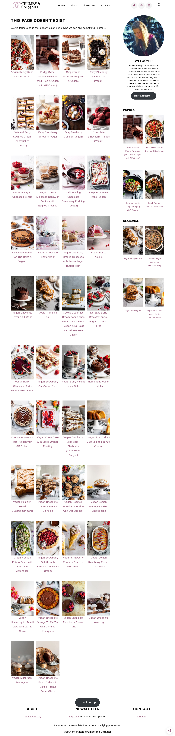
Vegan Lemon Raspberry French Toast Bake (98, 562)
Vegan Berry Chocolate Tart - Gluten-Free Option (22, 386)
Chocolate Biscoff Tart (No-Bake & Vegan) (22, 257)
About (73, 5)
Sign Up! (74, 716)
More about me (142, 95)
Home (61, 5)
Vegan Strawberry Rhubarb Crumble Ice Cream (73, 562)
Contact (105, 5)
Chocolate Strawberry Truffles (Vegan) (99, 137)
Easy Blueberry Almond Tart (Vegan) (99, 76)
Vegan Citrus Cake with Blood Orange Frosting (48, 442)
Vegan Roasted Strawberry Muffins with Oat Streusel (73, 506)
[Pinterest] (141, 5)
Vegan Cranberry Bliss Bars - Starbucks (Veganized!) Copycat (73, 446)
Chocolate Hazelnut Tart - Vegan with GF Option (22, 442)
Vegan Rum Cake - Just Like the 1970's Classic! (98, 442)
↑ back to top (87, 702)
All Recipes (89, 5)
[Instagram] (149, 5)
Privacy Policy (33, 716)
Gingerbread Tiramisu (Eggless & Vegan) (73, 76)
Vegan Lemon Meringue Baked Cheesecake (98, 506)
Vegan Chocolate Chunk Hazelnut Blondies (48, 506)
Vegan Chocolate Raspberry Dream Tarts (73, 622)
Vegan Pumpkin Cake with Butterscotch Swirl (22, 506)
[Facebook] (134, 5)
